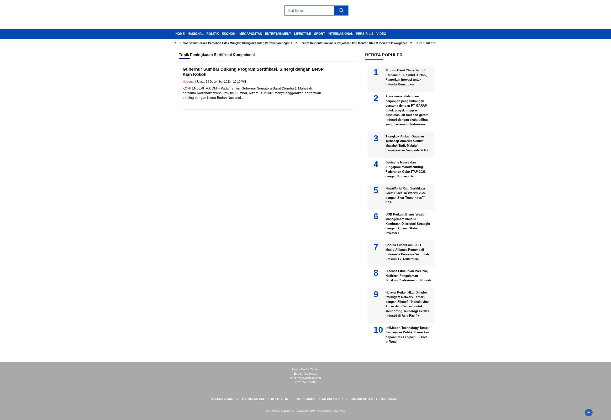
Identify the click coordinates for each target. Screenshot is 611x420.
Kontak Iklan (361, 399)
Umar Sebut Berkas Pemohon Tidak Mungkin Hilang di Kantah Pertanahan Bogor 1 (236, 43)
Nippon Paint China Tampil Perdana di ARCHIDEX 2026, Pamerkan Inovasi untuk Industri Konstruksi (406, 77)
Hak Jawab (388, 399)
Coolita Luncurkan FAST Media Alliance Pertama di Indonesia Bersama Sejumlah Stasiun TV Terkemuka (407, 252)
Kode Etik (279, 399)
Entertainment (278, 34)
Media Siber (332, 399)
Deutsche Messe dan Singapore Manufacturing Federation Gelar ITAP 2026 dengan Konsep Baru (405, 169)
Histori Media (252, 399)
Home (180, 34)
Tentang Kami (222, 399)
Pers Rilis (365, 34)
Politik (212, 34)
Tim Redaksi (305, 399)
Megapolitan (250, 34)
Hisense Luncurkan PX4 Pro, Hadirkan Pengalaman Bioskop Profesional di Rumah (408, 275)
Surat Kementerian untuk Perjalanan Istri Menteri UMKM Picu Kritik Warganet (354, 43)
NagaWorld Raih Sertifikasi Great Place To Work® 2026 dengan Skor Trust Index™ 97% (405, 195)
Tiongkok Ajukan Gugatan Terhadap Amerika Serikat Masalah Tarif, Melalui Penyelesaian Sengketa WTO (406, 143)
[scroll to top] (589, 412)
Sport (319, 34)
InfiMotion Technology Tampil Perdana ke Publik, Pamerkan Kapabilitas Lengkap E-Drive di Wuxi (407, 335)
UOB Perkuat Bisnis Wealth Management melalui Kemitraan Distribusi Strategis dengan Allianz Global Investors (407, 224)
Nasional (196, 34)
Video (381, 34)
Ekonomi (229, 34)
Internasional (340, 34)
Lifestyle (302, 34)
